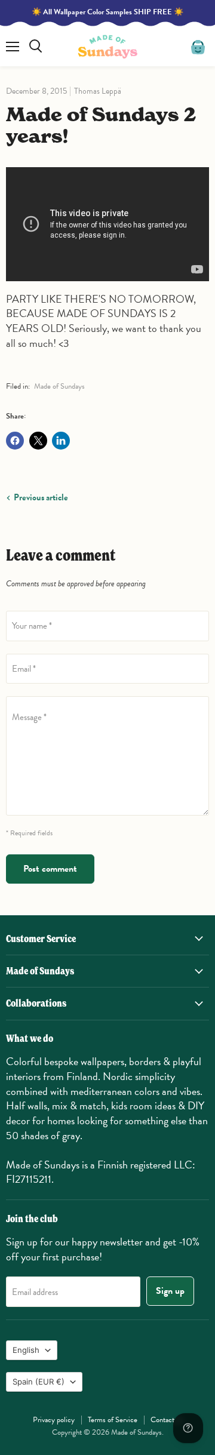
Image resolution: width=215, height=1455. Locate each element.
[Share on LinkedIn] (61, 441)
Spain (38, 1381)
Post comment (50, 869)
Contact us (166, 1420)
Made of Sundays (59, 386)
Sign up (170, 1291)
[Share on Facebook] (15, 441)
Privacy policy (54, 1420)
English (26, 1350)
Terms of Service (112, 1420)
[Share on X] (38, 441)
